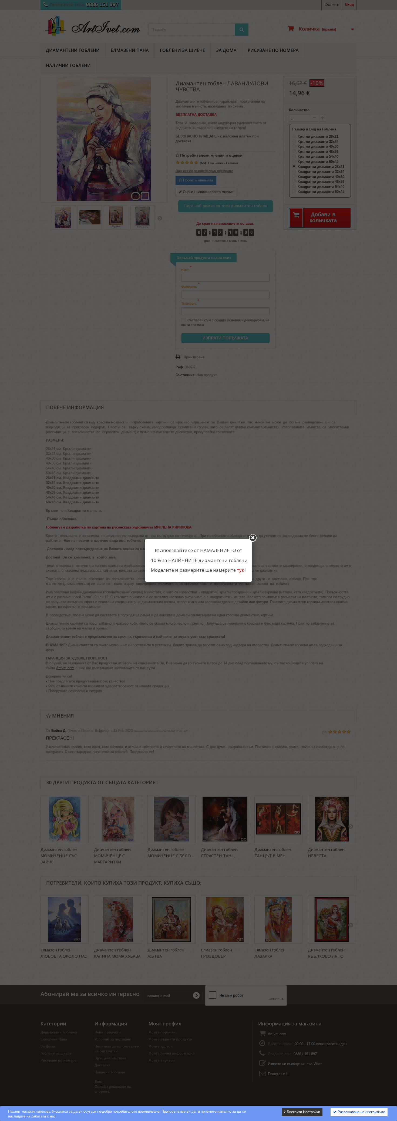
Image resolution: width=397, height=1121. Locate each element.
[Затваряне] (253, 538)
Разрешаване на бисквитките (361, 1112)
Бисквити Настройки (303, 1112)
